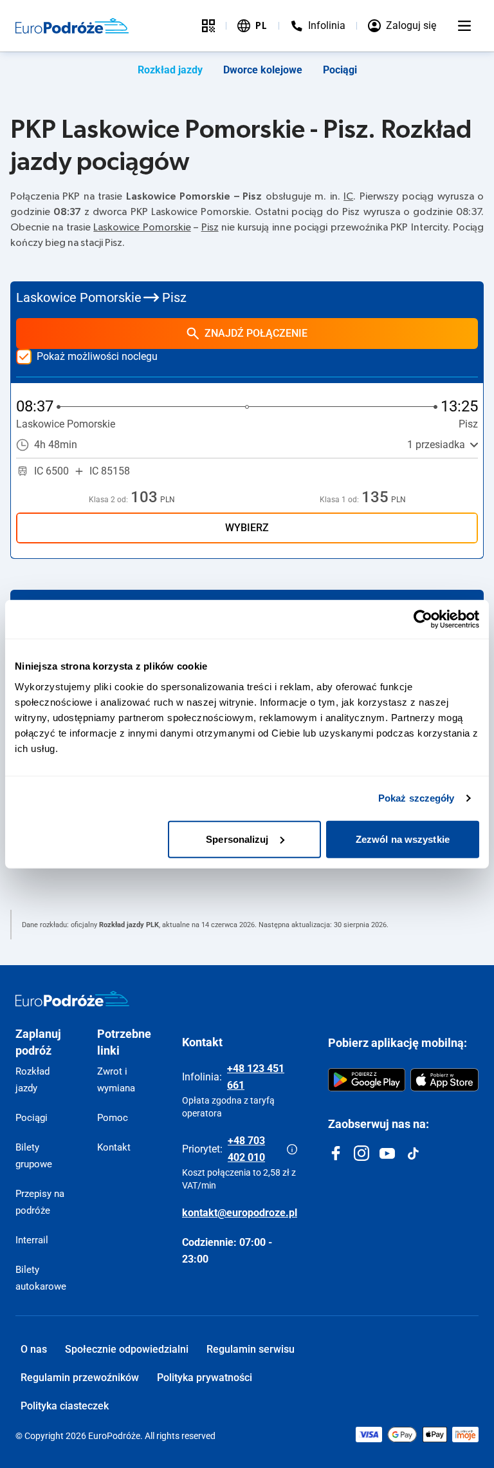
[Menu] (464, 25)
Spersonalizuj (237, 838)
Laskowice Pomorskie (141, 227)
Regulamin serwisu (250, 1349)
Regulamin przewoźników (80, 1377)
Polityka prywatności (204, 1377)
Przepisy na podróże (39, 1202)
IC (348, 196)
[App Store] (444, 1080)
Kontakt (114, 1147)
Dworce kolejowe (262, 70)
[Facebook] (335, 1153)
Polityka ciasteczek (65, 1406)
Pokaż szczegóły (416, 798)
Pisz (210, 227)
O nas (34, 1349)
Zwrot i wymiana (116, 1080)
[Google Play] (366, 1080)
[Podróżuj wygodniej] (208, 25)
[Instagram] (361, 1153)
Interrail (31, 1240)
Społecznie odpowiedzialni (126, 1349)
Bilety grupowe (33, 1156)
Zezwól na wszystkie (403, 838)
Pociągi (340, 70)
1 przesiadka (436, 444)
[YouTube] (387, 1153)
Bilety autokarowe (40, 1278)
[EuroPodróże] (72, 998)
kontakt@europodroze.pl (239, 1213)
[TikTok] (413, 1153)
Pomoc (112, 1118)
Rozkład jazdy (170, 70)
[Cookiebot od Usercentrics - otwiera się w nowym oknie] (423, 619)
